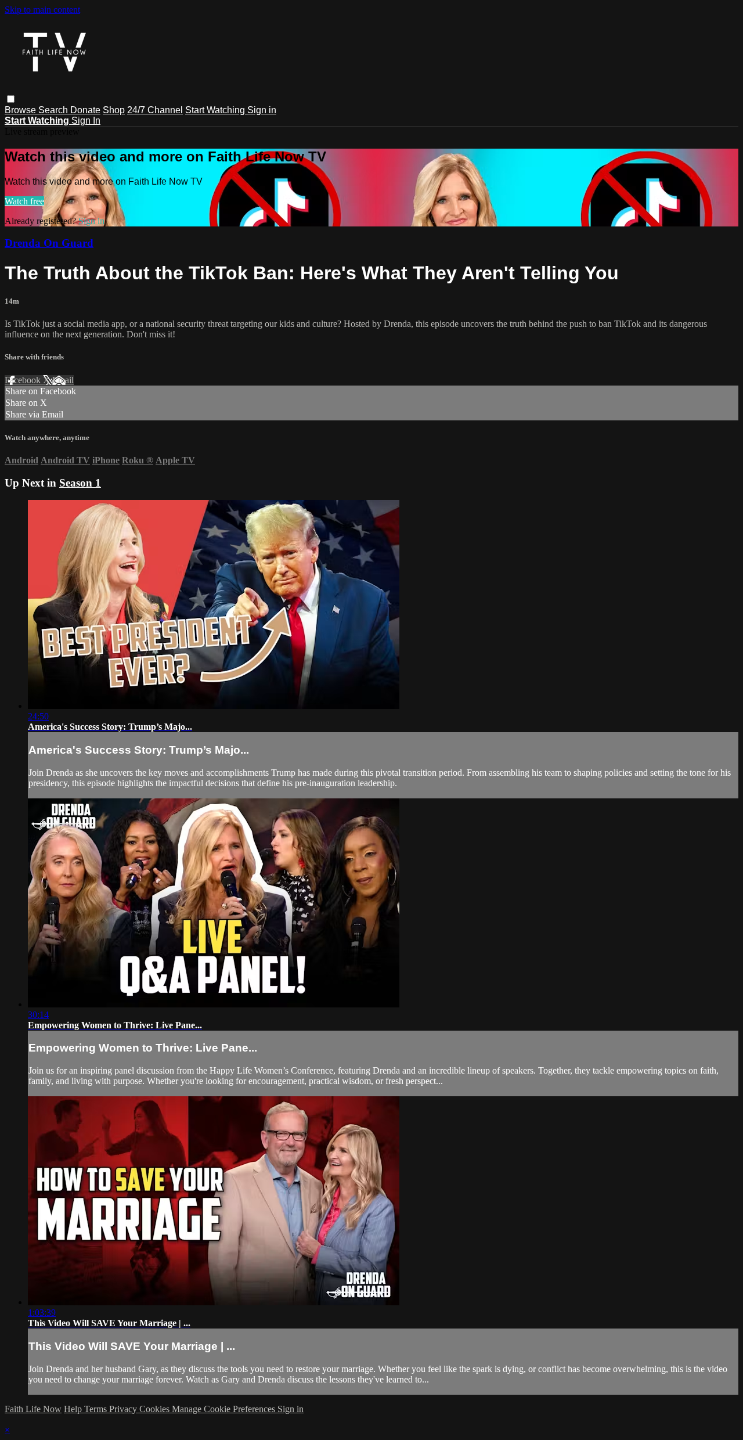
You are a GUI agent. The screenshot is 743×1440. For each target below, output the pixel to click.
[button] (11, 99)
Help (74, 1409)
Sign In (85, 120)
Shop (114, 110)
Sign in (261, 110)
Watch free (24, 201)
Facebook (24, 380)
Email (63, 380)
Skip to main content (42, 10)
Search (54, 110)
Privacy (124, 1409)
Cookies (155, 1409)
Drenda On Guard (49, 243)
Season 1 (80, 483)
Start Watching (216, 110)
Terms (96, 1409)
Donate (85, 110)
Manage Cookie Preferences (224, 1409)
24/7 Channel (155, 110)
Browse (21, 110)
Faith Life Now (33, 1409)
